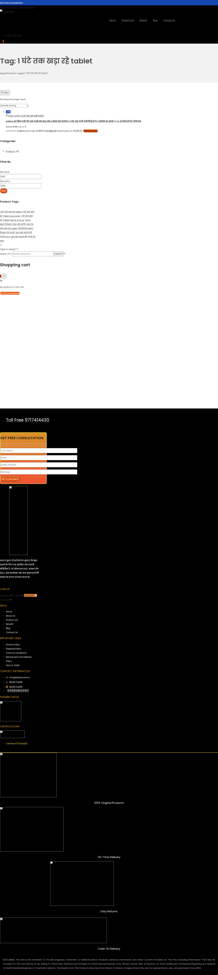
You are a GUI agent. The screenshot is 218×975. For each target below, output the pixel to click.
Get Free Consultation (11, 2)
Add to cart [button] (92, 130)
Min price (4, 172)
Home (3, 73)
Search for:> (6, 253)
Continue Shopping (10, 293)
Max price (5, 181)
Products (10, 151)
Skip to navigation (9, 7)
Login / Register (14, 35)
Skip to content (27, 7)
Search (58, 253)
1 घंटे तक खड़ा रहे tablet (11, 211)
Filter (6, 92)
